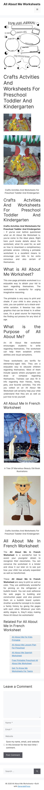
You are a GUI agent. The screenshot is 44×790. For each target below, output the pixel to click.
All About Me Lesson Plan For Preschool (24, 646)
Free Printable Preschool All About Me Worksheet (25, 662)
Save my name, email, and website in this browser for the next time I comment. (22, 744)
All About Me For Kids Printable (22, 638)
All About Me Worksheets (22, 4)
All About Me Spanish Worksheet (22, 654)
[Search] (37, 771)
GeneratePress (24, 786)
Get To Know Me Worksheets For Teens (22, 669)
